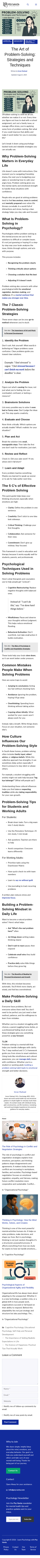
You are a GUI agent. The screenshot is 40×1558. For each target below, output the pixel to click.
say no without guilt (24, 880)
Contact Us (13, 1471)
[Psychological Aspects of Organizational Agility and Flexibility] (20, 1279)
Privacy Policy (6, 1548)
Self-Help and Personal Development (30, 41)
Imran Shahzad (22, 71)
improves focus (8, 898)
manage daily (25, 1059)
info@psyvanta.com (17, 1490)
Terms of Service (33, 1548)
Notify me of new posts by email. (18, 1415)
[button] (28, 5)
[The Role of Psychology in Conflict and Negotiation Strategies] (20, 1141)
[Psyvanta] (11, 5)
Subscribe (27, 1519)
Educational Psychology (18, 41)
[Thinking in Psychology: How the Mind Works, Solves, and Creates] (20, 1214)
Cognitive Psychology (7, 41)
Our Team (24, 1548)
